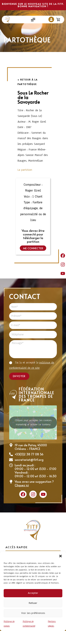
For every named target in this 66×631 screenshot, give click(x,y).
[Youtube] (63, 273)
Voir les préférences (33, 613)
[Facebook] (63, 255)
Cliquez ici (22, 485)
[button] (60, 556)
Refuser (33, 603)
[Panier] (58, 18)
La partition (25, 170)
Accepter (33, 593)
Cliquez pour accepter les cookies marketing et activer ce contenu (33, 422)
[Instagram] (63, 264)
